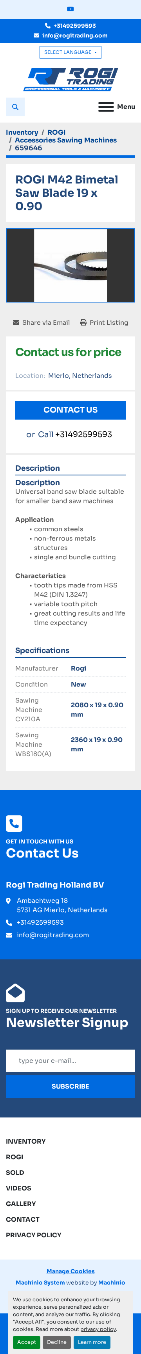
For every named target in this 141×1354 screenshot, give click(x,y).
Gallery (21, 1204)
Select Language (67, 52)
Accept (26, 1342)
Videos (18, 1188)
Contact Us (70, 410)
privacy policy (98, 1329)
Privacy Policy (33, 1235)
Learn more (92, 1342)
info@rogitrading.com (75, 35)
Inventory (26, 1141)
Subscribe (70, 1086)
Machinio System (40, 1282)
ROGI (14, 1157)
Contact (23, 1219)
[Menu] (106, 107)
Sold (15, 1173)
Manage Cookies (71, 1271)
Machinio (111, 1282)
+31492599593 (75, 25)
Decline (57, 1342)
